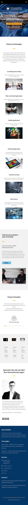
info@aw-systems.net (7, 465)
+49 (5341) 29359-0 (7, 468)
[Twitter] (6, 419)
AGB (19, 497)
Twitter (4, 473)
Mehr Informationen (14, 27)
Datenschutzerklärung (12, 497)
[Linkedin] (8, 419)
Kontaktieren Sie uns (14, 23)
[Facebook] (3, 419)
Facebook (5, 470)
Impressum (5, 497)
